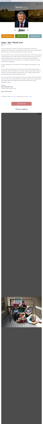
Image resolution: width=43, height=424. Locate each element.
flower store (29, 96)
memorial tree (14, 96)
